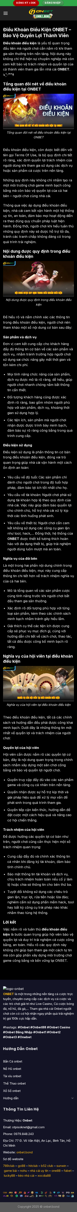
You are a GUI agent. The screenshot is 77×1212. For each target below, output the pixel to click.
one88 (56, 1171)
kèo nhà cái (26, 1175)
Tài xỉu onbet (12, 1076)
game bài (10, 1171)
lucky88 (9, 1175)
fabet (67, 1171)
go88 (21, 1166)
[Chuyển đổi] (72, 1098)
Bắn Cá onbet (12, 1061)
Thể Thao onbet (14, 1083)
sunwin (61, 1166)
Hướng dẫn (10, 1098)
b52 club (47, 1166)
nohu (23, 1171)
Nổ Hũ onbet (12, 1069)
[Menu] (5, 13)
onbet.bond (24, 1152)
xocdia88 (44, 1175)
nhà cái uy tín (39, 1171)
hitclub (33, 1166)
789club (9, 1166)
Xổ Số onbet (12, 1091)
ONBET (13, 539)
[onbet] (41, 13)
